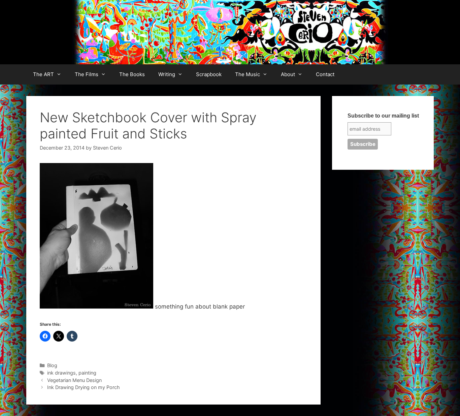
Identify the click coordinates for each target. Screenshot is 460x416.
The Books (132, 74)
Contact (325, 74)
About (288, 74)
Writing (166, 74)
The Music (247, 74)
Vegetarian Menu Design (74, 380)
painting (87, 373)
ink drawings (61, 373)
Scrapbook (209, 74)
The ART (43, 74)
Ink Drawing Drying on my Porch (83, 387)
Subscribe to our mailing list (383, 116)
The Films (86, 74)
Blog (52, 365)
